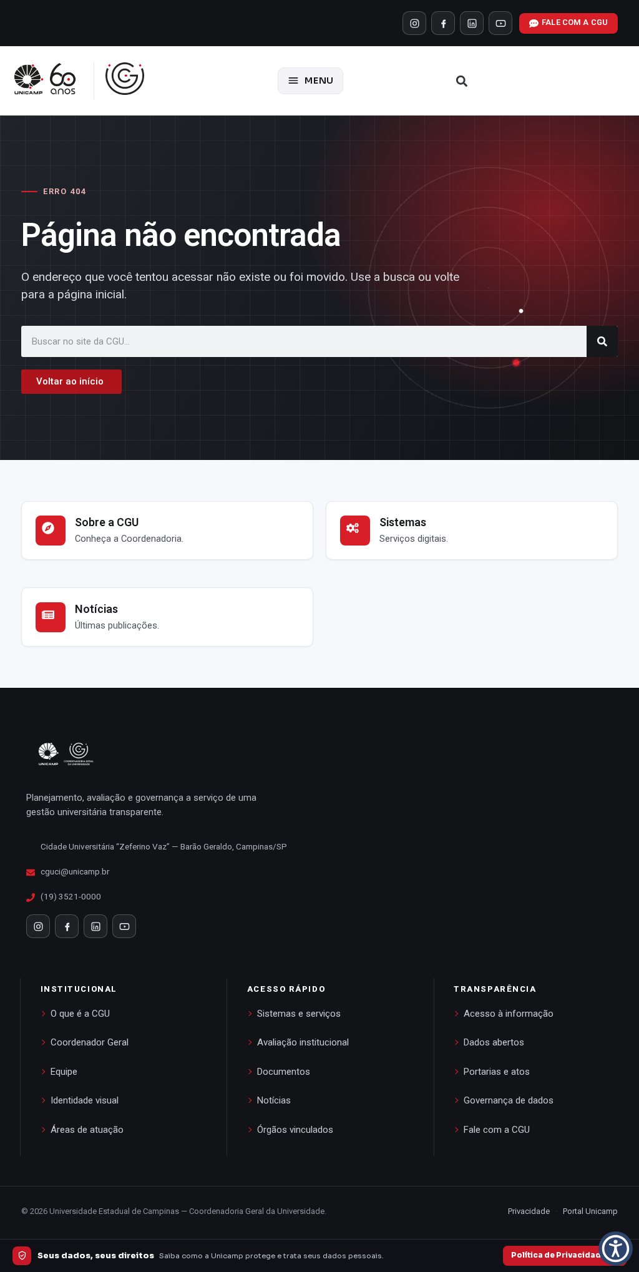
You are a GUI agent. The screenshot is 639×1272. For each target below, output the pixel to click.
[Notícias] (51, 617)
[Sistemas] (355, 530)
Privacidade (529, 1211)
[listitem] (414, 23)
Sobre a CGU (107, 522)
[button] (461, 81)
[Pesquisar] (602, 341)
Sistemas (402, 522)
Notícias (96, 608)
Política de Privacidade (558, 1255)
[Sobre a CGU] (51, 530)
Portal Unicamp (590, 1211)
